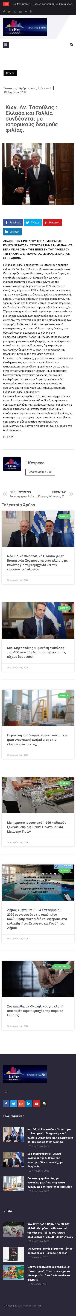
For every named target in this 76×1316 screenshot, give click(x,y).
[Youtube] (20, 11)
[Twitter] (9, 11)
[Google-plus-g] (21, 1103)
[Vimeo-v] (26, 11)
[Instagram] (15, 11)
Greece (10, 73)
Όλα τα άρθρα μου (40, 472)
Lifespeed (36, 1306)
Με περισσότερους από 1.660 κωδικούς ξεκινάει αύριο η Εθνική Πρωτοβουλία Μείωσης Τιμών (36, 827)
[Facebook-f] (4, 11)
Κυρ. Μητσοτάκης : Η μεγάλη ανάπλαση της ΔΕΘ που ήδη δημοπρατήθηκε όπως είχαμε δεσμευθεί (36, 652)
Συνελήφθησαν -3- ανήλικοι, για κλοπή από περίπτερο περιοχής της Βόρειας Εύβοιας (35, 1010)
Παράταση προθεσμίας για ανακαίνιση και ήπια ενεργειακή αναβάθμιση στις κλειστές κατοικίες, (37, 739)
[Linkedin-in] (31, 11)
